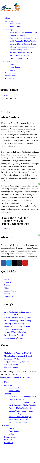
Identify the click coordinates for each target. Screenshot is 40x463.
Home (6, 95)
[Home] (10, 11)
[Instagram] (19, 263)
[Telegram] (9, 263)
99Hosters (14, 374)
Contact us (6, 229)
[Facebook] (3, 263)
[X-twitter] (14, 263)
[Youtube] (25, 263)
